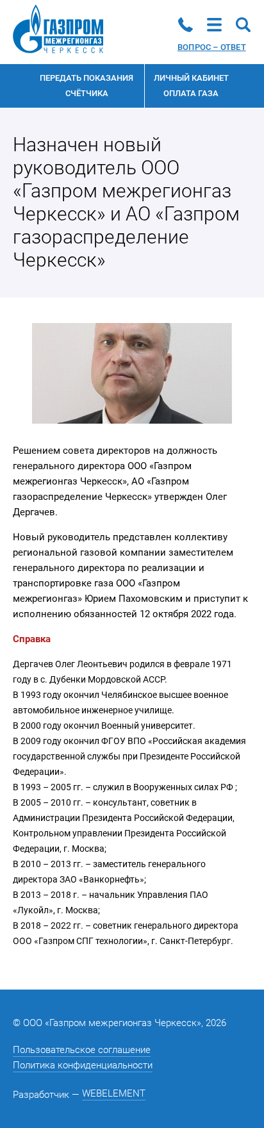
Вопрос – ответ (211, 47)
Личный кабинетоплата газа (191, 85)
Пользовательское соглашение (82, 1050)
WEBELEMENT (113, 1093)
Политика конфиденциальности (83, 1065)
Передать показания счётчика (86, 85)
